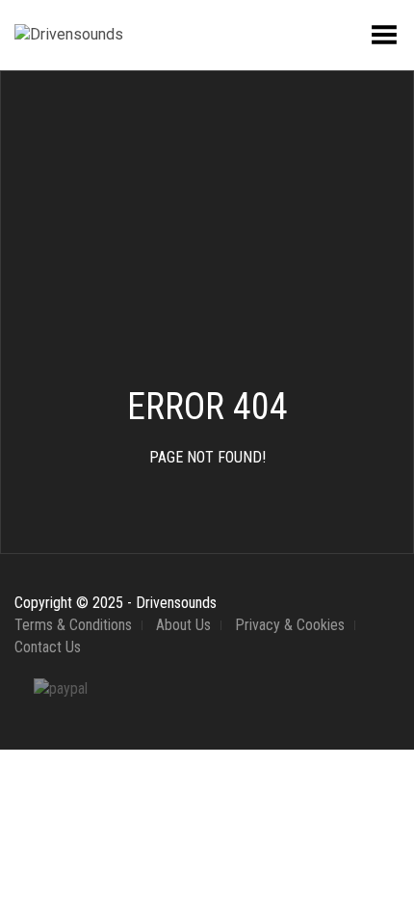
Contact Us (47, 647)
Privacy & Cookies (290, 625)
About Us (183, 625)
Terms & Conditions (73, 625)
